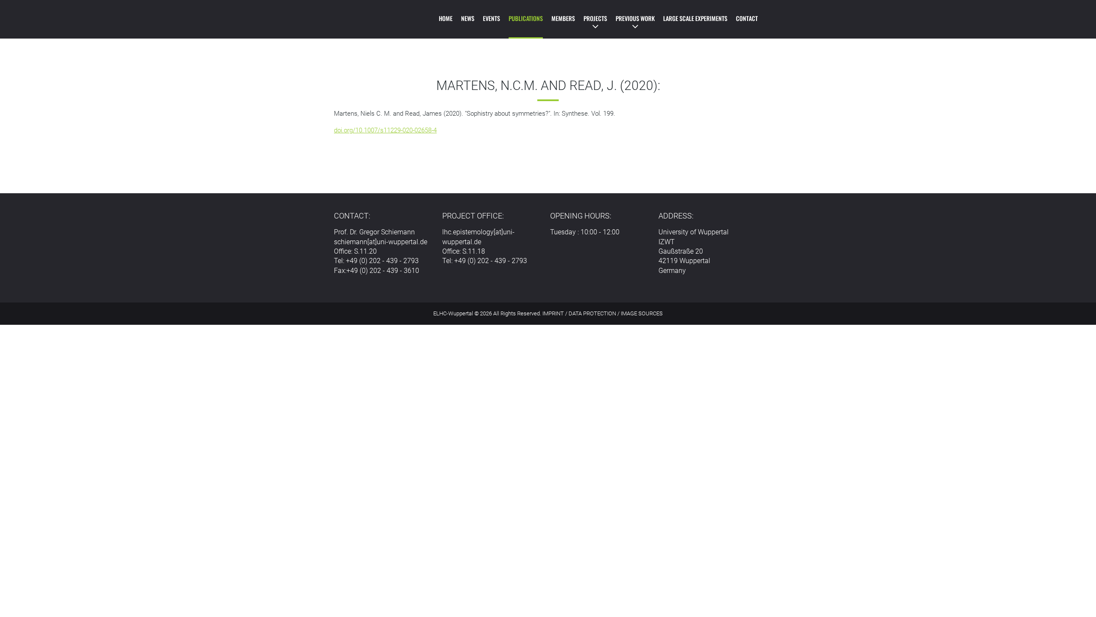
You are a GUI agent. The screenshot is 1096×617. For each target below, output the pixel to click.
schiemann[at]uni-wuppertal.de (380, 242)
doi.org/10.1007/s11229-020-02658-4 (385, 130)
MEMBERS (563, 18)
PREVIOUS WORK (635, 18)
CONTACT (747, 18)
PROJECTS (595, 18)
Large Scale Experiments (695, 18)
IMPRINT (553, 313)
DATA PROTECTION (592, 313)
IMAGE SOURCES (642, 313)
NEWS (467, 18)
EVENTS (491, 18)
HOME (446, 18)
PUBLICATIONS (526, 18)
